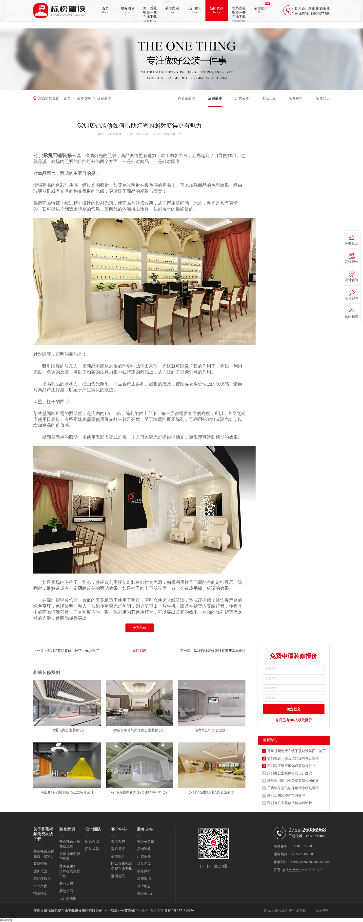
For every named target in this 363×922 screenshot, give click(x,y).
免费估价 (139, 628)
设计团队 (194, 10)
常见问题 (269, 98)
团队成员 (92, 849)
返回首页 (118, 876)
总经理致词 (42, 878)
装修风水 (296, 98)
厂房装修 (242, 98)
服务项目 (128, 10)
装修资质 (40, 864)
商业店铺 (66, 883)
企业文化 (40, 886)
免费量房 (352, 243)
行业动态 (144, 886)
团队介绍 (92, 841)
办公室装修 (186, 98)
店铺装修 (104, 98)
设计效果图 (68, 898)
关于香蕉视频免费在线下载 (150, 13)
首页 (105, 10)
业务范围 (40, 871)
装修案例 (172, 10)
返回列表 (139, 651)
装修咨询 (352, 298)
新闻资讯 (216, 10)
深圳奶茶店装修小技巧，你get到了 (73, 651)
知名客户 (118, 841)
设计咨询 (352, 280)
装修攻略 (84, 98)
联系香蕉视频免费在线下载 (239, 13)
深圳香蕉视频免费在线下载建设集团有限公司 (67, 911)
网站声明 (323, 911)
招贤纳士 (40, 893)
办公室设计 (145, 893)
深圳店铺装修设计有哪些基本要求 (220, 651)
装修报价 (261, 10)
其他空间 (66, 891)
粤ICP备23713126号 (179, 911)
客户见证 (118, 849)
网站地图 (6, 920)
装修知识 (323, 98)
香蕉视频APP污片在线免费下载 (69, 871)
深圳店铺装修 (57, 155)
